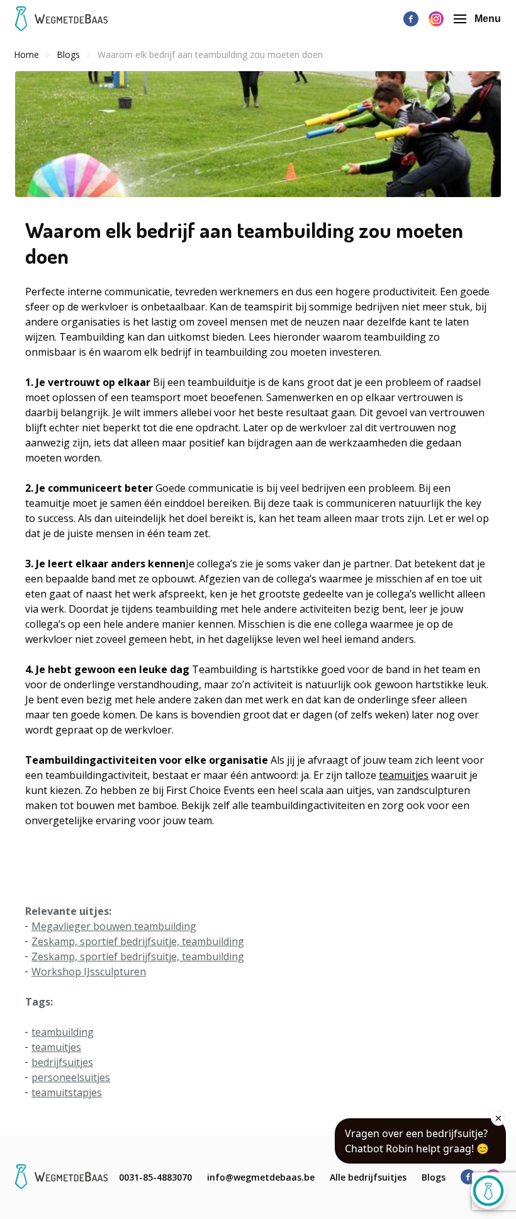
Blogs (434, 1177)
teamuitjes (404, 775)
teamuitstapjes (66, 1092)
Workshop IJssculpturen (88, 971)
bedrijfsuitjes (62, 1062)
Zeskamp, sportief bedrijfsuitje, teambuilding (137, 941)
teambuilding (62, 1032)
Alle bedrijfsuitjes (368, 1177)
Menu (487, 18)
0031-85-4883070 (155, 1177)
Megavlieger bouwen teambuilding (113, 926)
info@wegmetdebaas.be (261, 1177)
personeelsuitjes (70, 1077)
